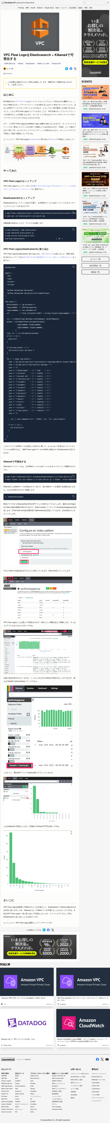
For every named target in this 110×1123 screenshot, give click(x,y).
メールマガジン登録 (76, 1086)
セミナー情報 (74, 1089)
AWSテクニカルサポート (59, 1088)
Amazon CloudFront (7, 1109)
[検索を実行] (85, 3)
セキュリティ (19, 1109)
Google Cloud (49, 8)
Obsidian (17, 1101)
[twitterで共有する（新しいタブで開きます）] (75, 68)
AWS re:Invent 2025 (57, 1078)
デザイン (54, 1104)
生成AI (17, 1076)
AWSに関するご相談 (76, 1079)
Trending (21, 8)
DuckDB (32, 1101)
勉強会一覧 (95, 272)
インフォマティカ (35, 1096)
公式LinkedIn (95, 1092)
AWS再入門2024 (57, 1081)
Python (17, 1107)
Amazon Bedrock (20, 1086)
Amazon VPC (57, 63)
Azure (58, 8)
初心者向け (55, 1086)
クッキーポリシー (97, 1101)
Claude (33, 8)
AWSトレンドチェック (58, 1083)
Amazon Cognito (6, 1081)
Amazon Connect (6, 1112)
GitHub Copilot (19, 1094)
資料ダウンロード (76, 1083)
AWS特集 (4, 1076)
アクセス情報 (95, 1095)
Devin (17, 1096)
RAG (16, 1088)
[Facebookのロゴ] (97, 1059)
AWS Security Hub (6, 1083)
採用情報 (73, 1092)
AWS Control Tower (7, 1088)
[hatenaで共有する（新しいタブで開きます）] (66, 68)
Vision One (33, 1109)
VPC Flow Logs (21, 101)
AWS (27, 8)
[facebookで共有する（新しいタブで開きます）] (71, 68)
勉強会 (80, 8)
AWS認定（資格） (57, 1091)
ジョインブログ (56, 1096)
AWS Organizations (7, 1086)
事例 (85, 8)
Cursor (17, 1099)
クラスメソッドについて (99, 1073)
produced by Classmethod (25, 3)
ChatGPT (18, 1081)
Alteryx (32, 1094)
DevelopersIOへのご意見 (78, 1076)
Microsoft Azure (34, 1078)
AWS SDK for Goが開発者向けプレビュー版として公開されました (47, 257)
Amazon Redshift (6, 1104)
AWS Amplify (5, 1107)
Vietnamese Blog (57, 1109)
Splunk (32, 1107)
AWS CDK (4, 1099)
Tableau (32, 1088)
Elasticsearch (31, 63)
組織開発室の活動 (57, 1101)
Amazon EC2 (5, 1091)
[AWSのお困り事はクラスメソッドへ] (39, 947)
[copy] (73, 212)
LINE (31, 1081)
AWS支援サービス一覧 (98, 1079)
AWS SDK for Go (10, 63)
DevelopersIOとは (97, 1076)
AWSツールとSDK (43, 63)
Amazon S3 (4, 1094)
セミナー (64, 8)
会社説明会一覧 (95, 265)
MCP (16, 1078)
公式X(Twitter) (96, 1083)
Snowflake (33, 1091)
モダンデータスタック (21, 1104)
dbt (31, 1099)
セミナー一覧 (95, 259)
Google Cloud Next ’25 (58, 1076)
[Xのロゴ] (102, 1059)
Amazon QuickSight (7, 1101)
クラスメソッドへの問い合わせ (80, 1073)
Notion (32, 1112)
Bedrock (40, 8)
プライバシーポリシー (98, 1098)
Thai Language (56, 1107)
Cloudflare (33, 1104)
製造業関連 (55, 1094)
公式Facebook (96, 1089)
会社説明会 (72, 8)
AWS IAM (4, 1078)
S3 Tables (4, 1096)
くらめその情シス (57, 1099)
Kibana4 (53, 139)
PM (16, 1112)
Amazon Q (18, 1091)
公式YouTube (95, 1086)
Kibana (21, 63)
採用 (90, 8)
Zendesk (32, 1083)
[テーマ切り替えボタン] (108, 2)
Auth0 (32, 1086)
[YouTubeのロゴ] (107, 1059)
